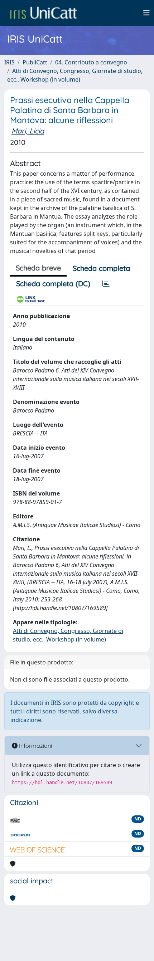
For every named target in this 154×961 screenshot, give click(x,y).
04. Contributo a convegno (91, 62)
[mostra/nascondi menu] (146, 12)
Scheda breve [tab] (38, 267)
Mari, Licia (27, 130)
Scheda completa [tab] (101, 268)
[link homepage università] (43, 12)
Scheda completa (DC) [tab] (53, 283)
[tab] (106, 283)
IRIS (9, 62)
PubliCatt (35, 62)
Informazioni (35, 745)
